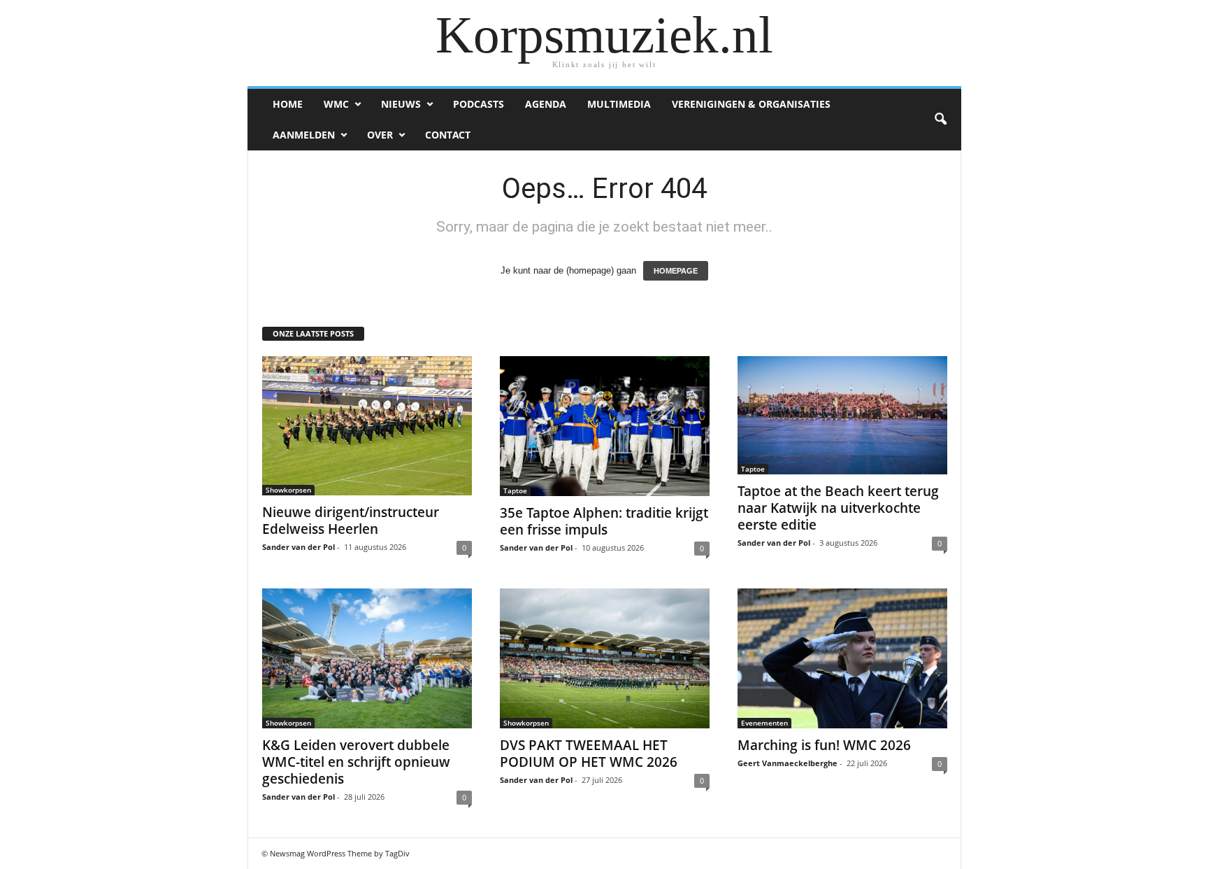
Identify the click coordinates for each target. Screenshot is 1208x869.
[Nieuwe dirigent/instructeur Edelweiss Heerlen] (367, 425)
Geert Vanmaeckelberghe (787, 763)
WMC (336, 104)
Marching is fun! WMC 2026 (824, 745)
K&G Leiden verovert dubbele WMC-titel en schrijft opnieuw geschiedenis (356, 762)
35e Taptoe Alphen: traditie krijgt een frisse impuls (604, 521)
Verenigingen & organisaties (751, 104)
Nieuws (401, 104)
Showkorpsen (288, 490)
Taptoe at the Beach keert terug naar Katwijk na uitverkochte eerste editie (838, 508)
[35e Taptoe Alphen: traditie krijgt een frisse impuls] (605, 426)
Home (288, 104)
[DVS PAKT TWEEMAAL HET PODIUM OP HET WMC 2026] (605, 658)
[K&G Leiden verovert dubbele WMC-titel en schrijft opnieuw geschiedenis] (367, 658)
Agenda (545, 104)
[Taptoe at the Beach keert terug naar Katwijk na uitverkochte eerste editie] (842, 415)
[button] (940, 119)
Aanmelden (304, 134)
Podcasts (478, 104)
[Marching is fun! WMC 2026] (842, 658)
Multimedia (619, 104)
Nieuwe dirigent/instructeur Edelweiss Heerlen (350, 520)
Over (380, 134)
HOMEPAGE (676, 271)
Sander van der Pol (298, 547)
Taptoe (515, 490)
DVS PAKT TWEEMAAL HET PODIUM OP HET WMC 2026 (588, 753)
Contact (447, 134)
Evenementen (764, 723)
